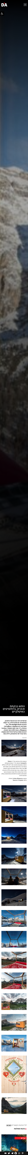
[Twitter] (8, 1153)
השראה (8, 1125)
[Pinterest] (22, 1153)
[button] (2, 14)
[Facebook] (15, 1153)
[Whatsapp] (19, 1153)
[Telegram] (12, 1153)
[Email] (5, 1153)
